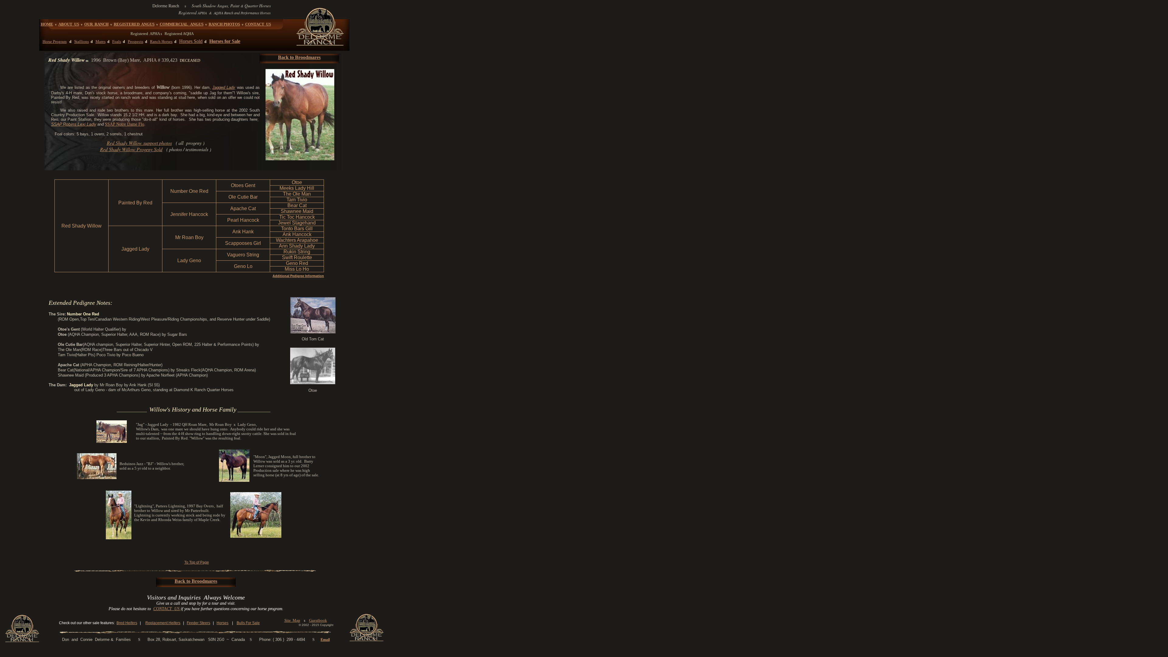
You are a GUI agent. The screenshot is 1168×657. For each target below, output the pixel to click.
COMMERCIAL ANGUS (181, 24)
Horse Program (55, 41)
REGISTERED (127, 24)
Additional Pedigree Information (298, 276)
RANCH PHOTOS (224, 24)
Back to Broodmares (299, 57)
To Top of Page (196, 562)
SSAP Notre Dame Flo (124, 124)
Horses (222, 623)
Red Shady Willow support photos (139, 143)
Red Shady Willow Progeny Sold (131, 149)
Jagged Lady (223, 87)
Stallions (81, 41)
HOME (47, 24)
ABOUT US (68, 24)
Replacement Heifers (162, 623)
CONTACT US (258, 24)
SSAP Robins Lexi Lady (73, 124)
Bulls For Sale (248, 623)
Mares (101, 41)
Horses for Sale (224, 41)
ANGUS (147, 24)
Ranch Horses (161, 41)
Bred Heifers (126, 623)
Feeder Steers (198, 623)
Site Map (292, 620)
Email (325, 639)
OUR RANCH (96, 24)
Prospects (135, 41)
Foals (116, 41)
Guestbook (318, 620)
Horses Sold (191, 41)
